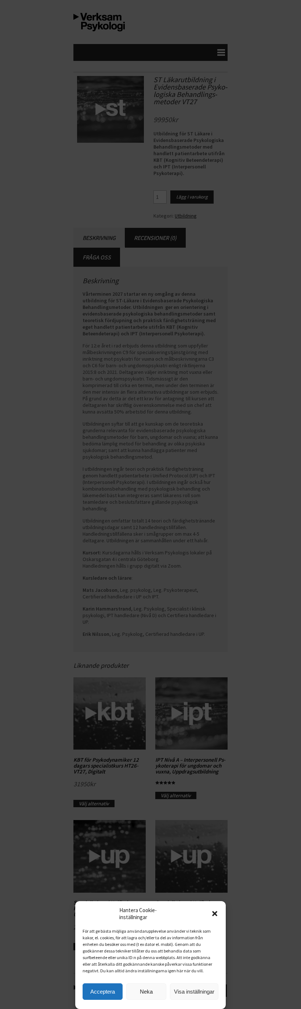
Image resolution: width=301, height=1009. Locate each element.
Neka (146, 991)
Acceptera (102, 991)
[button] (214, 913)
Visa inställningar (194, 991)
